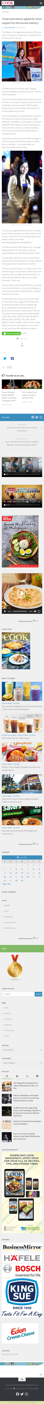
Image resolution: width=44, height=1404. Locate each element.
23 (22, 877)
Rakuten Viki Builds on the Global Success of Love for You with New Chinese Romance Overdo (26, 1098)
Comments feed (10, 922)
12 (39, 869)
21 (10, 877)
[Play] (5, 611)
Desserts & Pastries (9, 735)
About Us (7, 1013)
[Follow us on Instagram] (40, 417)
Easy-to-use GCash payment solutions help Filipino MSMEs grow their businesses (26, 1136)
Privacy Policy (9, 1030)
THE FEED (5, 12)
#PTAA (9, 367)
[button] (22, 593)
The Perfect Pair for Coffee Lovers (16, 738)
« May (4, 884)
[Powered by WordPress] (14, 1388)
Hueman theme (33, 1389)
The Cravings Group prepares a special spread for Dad (29, 395)
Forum (6, 1036)
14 (10, 873)
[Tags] (37, 1076)
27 (5, 880)
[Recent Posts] (7, 1076)
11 (33, 869)
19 (39, 873)
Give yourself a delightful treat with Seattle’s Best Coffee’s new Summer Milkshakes (22, 708)
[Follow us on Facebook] (32, 417)
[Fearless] (20, 567)
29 (16, 880)
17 (28, 873)
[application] (22, 593)
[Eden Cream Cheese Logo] (20, 1343)
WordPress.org (9, 928)
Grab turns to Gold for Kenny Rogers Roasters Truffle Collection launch (20, 800)
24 (28, 877)
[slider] (20, 611)
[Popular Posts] (17, 1076)
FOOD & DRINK (7, 703)
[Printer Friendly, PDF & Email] (11, 333)
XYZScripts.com (32, 1402)
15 (16, 873)
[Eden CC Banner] (22, 7)
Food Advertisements (24, 621)
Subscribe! (8, 1025)
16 (22, 873)
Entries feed (8, 917)
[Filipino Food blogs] (15, 981)
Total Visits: (6, 1354)
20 (5, 877)
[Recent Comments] (27, 1076)
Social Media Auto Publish (14, 1402)
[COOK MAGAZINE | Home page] (10, 3)
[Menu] (41, 3)
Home (6, 1008)
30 (22, 880)
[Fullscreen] (39, 611)
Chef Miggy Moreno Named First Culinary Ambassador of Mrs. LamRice (25, 1085)
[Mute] (35, 611)
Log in (6, 911)
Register (7, 905)
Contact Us (8, 1019)
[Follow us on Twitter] (36, 417)
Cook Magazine (9, 28)
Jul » (9, 884)
